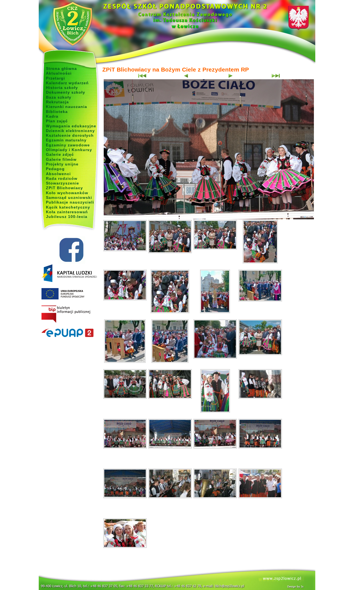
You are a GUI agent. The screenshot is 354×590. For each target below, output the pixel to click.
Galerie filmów (61, 159)
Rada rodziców (61, 178)
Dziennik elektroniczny (70, 130)
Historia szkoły (62, 87)
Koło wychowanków (67, 193)
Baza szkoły (58, 97)
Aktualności (59, 73)
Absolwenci (58, 174)
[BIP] (71, 314)
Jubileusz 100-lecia (66, 216)
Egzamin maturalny (66, 140)
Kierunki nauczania (66, 106)
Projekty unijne (62, 164)
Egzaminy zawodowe (68, 145)
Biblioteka (57, 111)
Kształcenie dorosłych (70, 135)
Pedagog (55, 169)
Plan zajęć (57, 121)
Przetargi (55, 78)
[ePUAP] (71, 333)
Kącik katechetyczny (68, 207)
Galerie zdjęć (60, 154)
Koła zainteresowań (67, 212)
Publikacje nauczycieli (70, 202)
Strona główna (61, 68)
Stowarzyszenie (62, 183)
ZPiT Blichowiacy (64, 188)
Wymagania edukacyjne (71, 126)
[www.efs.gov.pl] (69, 281)
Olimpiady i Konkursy (69, 150)
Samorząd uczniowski (69, 197)
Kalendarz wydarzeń (67, 83)
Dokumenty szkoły (65, 92)
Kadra (52, 116)
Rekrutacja (57, 102)
